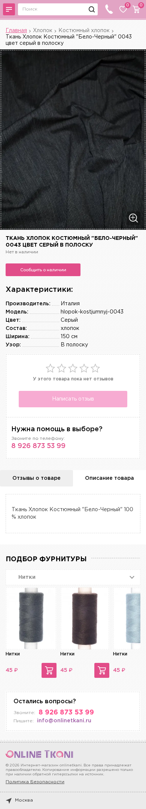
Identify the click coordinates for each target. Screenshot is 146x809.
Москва (24, 800)
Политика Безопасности (35, 782)
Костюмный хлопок (84, 30)
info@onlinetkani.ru (64, 721)
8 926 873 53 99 (38, 446)
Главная (16, 30)
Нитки (13, 654)
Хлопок (42, 30)
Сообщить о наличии (43, 269)
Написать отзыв (73, 399)
